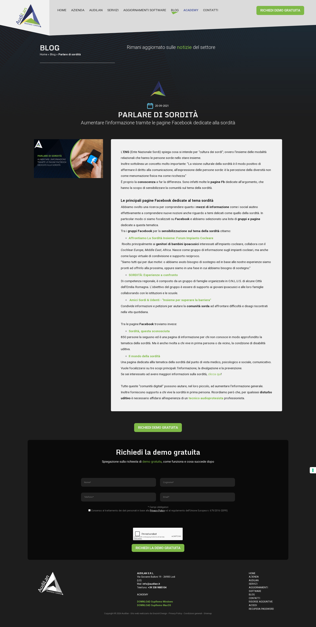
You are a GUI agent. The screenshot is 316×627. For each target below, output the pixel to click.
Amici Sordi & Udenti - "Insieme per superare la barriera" (170, 300)
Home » (44, 54)
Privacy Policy (175, 613)
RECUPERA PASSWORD (261, 609)
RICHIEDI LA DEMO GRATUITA (158, 548)
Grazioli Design (160, 613)
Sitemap (208, 613)
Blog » (54, 54)
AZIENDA (77, 10)
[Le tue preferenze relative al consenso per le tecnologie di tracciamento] (313, 470)
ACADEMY (191, 10)
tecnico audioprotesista (206, 398)
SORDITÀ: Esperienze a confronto (153, 275)
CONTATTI (210, 10)
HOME (61, 10)
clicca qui (214, 374)
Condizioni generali (193, 613)
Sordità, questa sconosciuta (149, 331)
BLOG (175, 10)
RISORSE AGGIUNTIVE (261, 601)
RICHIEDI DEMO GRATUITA (280, 10)
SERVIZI (112, 10)
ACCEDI (253, 605)
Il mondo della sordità (144, 356)
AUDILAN (96, 10)
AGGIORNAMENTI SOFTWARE (144, 10)
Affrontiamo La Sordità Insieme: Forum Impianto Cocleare (171, 238)
